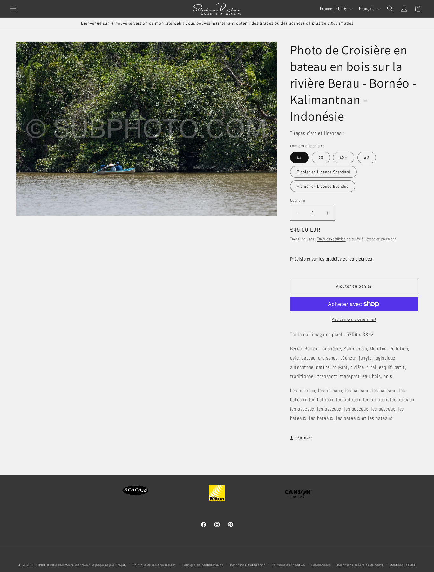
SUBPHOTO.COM (44, 565)
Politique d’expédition (288, 564)
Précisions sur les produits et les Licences (331, 259)
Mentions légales (403, 564)
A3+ (344, 157)
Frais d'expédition (331, 239)
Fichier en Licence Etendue (323, 186)
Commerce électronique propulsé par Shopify (92, 565)
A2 (366, 157)
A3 (320, 157)
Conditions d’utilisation (248, 564)
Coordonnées (321, 564)
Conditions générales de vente (360, 564)
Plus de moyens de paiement (354, 319)
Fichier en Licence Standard (323, 172)
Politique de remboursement (154, 564)
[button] (13, 9)
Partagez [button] (304, 438)
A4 (299, 157)
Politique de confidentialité (203, 564)
